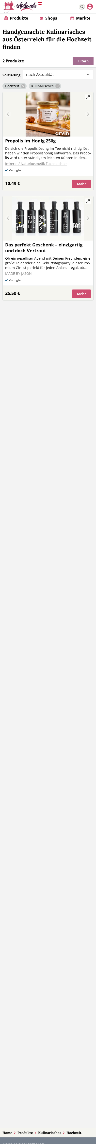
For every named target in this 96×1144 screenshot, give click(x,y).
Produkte (25, 1133)
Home (7, 1133)
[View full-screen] (88, 97)
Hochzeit (73, 1133)
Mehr (81, 184)
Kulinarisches (49, 1133)
